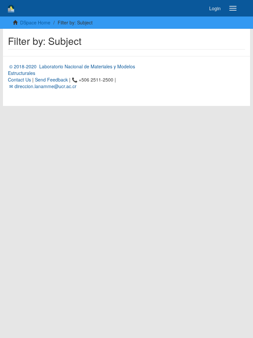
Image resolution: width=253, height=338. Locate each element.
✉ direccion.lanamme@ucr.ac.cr (42, 86)
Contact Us (19, 79)
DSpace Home (35, 22)
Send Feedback (51, 79)
